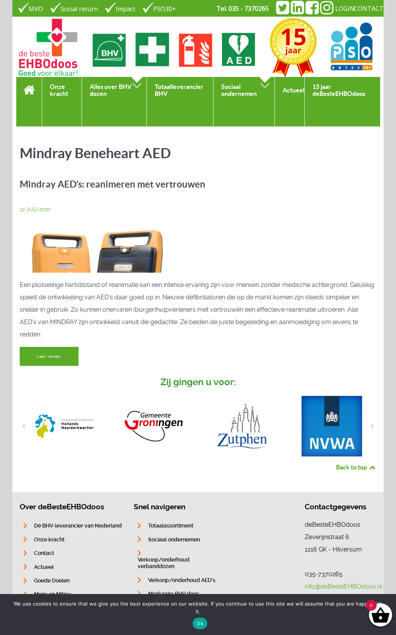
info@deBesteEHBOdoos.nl (343, 586)
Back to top (352, 467)
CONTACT (369, 8)
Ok (199, 623)
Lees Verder (49, 356)
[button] (23, 426)
